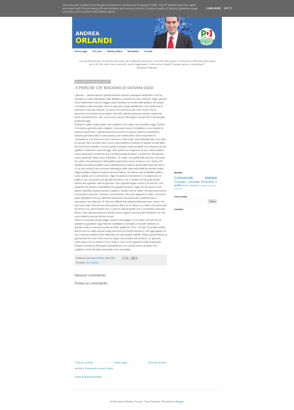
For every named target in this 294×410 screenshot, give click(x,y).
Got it (228, 8)
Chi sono (97, 51)
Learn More (213, 8)
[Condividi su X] (130, 258)
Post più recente (84, 362)
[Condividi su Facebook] (133, 258)
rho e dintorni (92, 263)
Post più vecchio (157, 362)
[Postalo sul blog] (126, 258)
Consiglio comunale (187, 181)
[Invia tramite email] (123, 258)
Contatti (148, 51)
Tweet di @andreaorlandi (88, 376)
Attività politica (114, 51)
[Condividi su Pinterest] (136, 258)
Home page (81, 51)
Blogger (179, 401)
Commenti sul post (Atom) (99, 368)
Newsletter (133, 51)
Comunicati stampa (195, 178)
